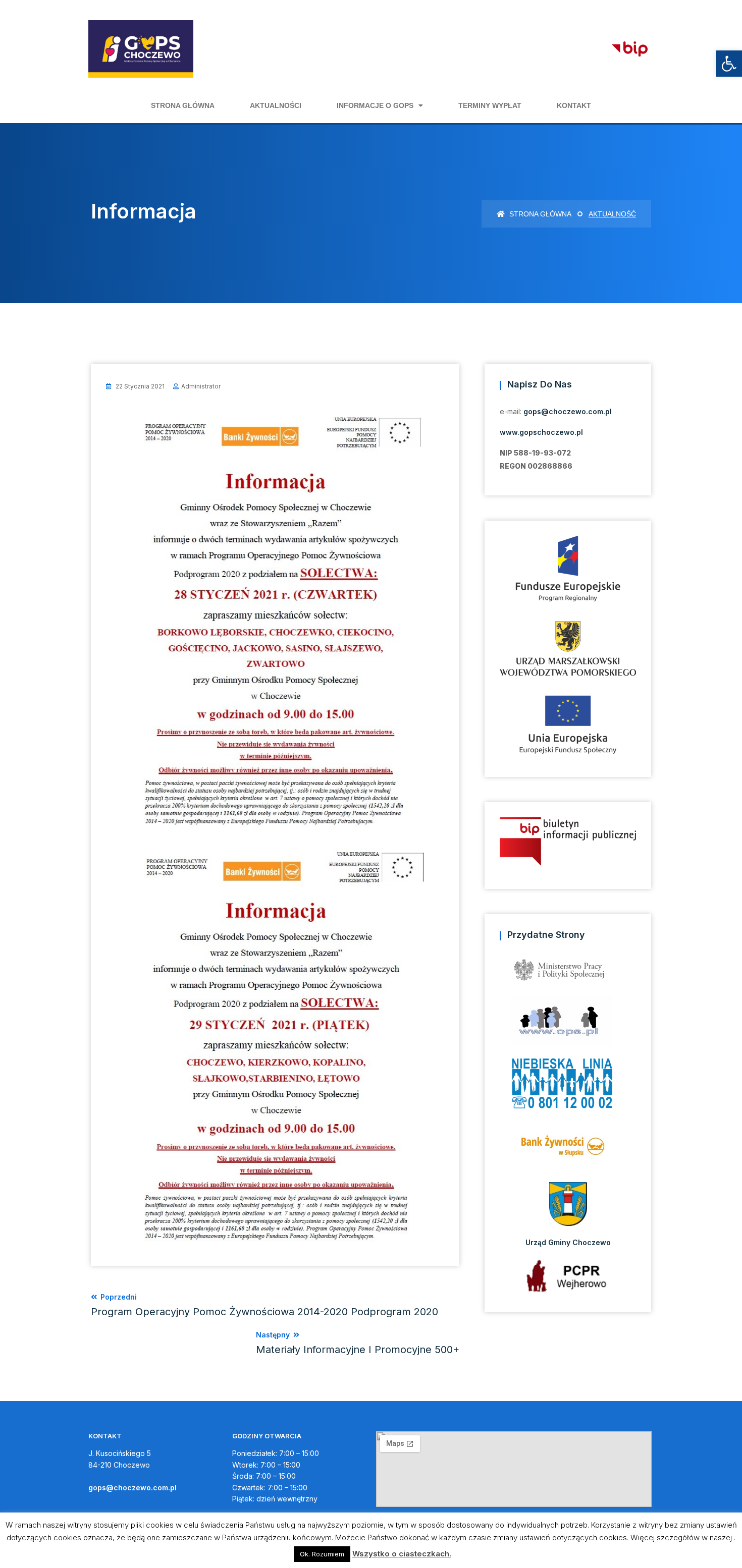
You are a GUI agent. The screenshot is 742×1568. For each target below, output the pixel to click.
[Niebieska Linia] (567, 1086)
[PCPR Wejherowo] (568, 1276)
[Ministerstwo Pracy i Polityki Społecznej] (567, 973)
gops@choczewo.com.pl (567, 411)
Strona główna (183, 105)
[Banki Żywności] (567, 1149)
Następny (357, 1343)
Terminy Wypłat (489, 105)
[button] (729, 63)
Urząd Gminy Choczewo (568, 1242)
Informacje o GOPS (375, 105)
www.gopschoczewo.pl (541, 432)
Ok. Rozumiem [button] (322, 1554)
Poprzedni (264, 1305)
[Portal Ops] (567, 1024)
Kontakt (574, 105)
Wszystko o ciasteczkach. (401, 1553)
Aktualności (275, 105)
